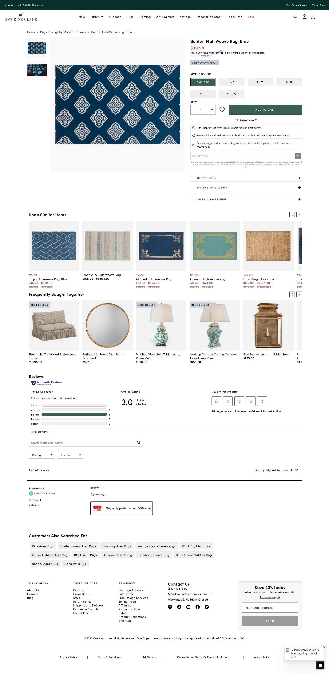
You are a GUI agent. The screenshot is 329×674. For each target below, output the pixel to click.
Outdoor (115, 16)
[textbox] (203, 110)
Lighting (145, 16)
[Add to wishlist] (222, 109)
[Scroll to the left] (292, 214)
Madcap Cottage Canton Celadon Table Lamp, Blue (213, 356)
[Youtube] (189, 606)
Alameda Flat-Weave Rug (153, 279)
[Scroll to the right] (299, 214)
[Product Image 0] (37, 48)
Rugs (130, 16)
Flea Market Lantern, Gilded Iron (266, 354)
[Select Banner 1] (9, 5)
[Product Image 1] (37, 70)
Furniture (97, 16)
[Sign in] (305, 16)
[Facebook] (198, 606)
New (82, 16)
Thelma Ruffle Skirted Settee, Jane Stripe (52, 356)
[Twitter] (208, 606)
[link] (246, 178)
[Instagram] (171, 606)
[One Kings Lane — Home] (21, 16)
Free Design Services (297, 5)
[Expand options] (299, 178)
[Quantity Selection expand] (212, 109)
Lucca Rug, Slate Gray (258, 279)
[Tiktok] (180, 606)
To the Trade (319, 5)
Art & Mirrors (165, 16)
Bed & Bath (234, 16)
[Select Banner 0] (6, 5)
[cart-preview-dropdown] (313, 17)
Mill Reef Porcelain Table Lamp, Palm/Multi (158, 356)
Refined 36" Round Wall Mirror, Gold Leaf (103, 356)
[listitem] (43, 545)
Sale (251, 16)
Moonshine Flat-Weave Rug (101, 275)
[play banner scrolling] (12, 5)
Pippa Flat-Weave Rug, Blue (48, 279)
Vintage (185, 16)
